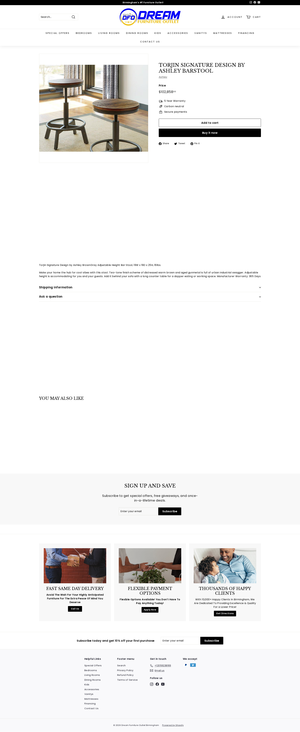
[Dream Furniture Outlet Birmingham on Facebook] (157, 684)
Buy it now (210, 133)
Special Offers (58, 33)
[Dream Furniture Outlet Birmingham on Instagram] (151, 684)
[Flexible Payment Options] (150, 565)
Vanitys (200, 33)
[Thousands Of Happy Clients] (225, 565)
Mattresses (222, 33)
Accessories (178, 33)
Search (121, 665)
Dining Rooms (137, 33)
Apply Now (150, 609)
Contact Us (150, 41)
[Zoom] (93, 108)
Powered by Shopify (173, 725)
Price (162, 85)
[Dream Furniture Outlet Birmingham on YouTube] (163, 684)
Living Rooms (109, 33)
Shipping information (55, 287)
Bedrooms (84, 33)
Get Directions (225, 613)
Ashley (163, 77)
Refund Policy (125, 675)
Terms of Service (127, 679)
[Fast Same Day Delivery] (75, 565)
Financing (246, 33)
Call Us (75, 608)
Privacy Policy (125, 670)
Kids (158, 33)
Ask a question (50, 296)
